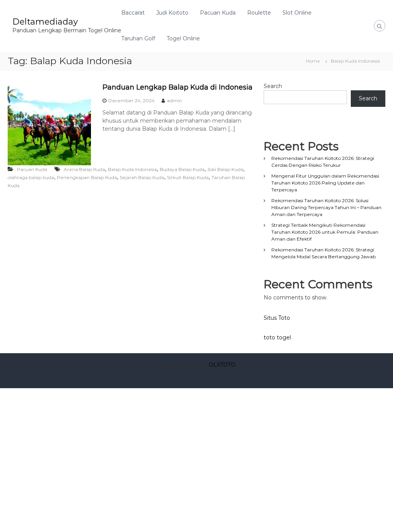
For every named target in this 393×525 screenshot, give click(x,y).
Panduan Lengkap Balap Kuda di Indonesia (177, 87)
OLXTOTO (222, 364)
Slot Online (297, 12)
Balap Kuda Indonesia (132, 169)
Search (273, 86)
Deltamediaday (45, 22)
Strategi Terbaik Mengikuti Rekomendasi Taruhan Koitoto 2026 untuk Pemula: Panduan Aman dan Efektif (324, 232)
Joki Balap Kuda (225, 169)
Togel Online (183, 38)
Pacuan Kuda (218, 12)
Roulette (259, 12)
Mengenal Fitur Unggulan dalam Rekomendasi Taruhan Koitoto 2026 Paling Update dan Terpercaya (325, 183)
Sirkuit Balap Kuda (188, 177)
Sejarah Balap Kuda (142, 177)
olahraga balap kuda (31, 177)
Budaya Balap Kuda (182, 169)
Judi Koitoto (172, 12)
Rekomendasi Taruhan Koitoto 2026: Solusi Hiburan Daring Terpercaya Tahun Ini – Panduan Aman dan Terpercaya (326, 207)
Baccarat (133, 12)
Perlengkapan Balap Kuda (87, 177)
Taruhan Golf (138, 38)
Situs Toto (277, 317)
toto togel (277, 337)
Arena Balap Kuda (84, 169)
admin (174, 100)
